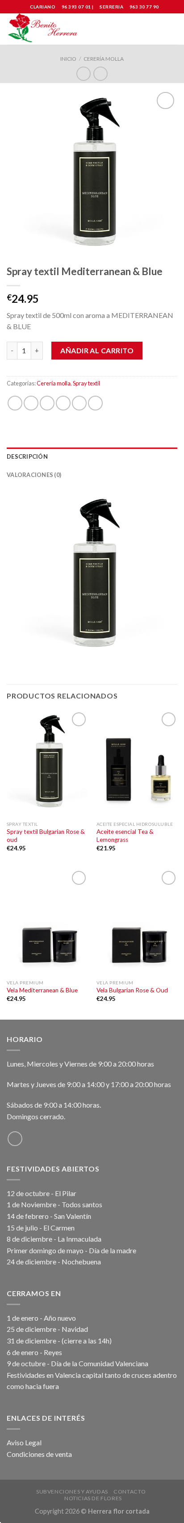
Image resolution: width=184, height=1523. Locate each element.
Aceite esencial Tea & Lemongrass (125, 835)
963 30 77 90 (144, 6)
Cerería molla (104, 58)
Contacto (129, 1491)
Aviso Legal (24, 1442)
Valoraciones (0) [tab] (34, 474)
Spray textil (86, 383)
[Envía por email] (63, 403)
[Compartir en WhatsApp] (15, 403)
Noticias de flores (93, 1498)
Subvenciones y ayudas (72, 1491)
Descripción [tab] (27, 456)
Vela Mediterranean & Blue (42, 990)
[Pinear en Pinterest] (79, 403)
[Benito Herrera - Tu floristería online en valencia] (44, 29)
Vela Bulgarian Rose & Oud (132, 990)
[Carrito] (155, 29)
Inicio (68, 58)
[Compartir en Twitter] (47, 403)
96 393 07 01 (75, 6)
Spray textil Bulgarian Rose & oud (46, 835)
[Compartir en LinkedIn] (95, 403)
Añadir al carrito (97, 350)
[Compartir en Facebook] (31, 403)
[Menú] (172, 29)
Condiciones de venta (39, 1454)
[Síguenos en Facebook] (15, 1138)
